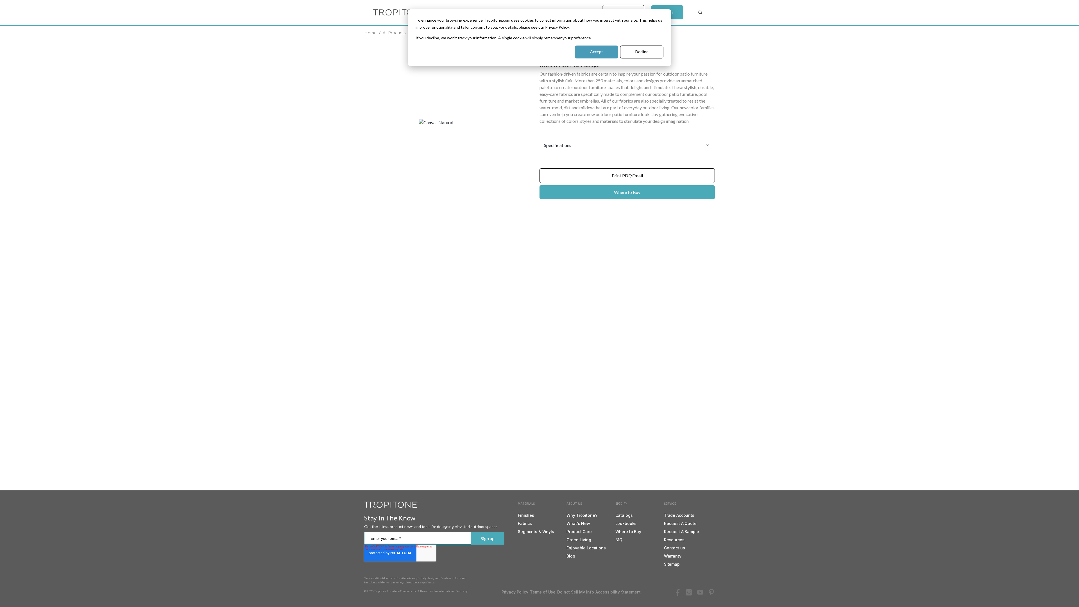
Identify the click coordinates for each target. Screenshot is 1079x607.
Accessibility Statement (618, 592)
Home (370, 32)
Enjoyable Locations (586, 547)
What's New (578, 523)
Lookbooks (626, 523)
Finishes (526, 515)
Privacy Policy (515, 592)
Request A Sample (681, 531)
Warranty (672, 556)
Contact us (674, 547)
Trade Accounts (679, 515)
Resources (674, 539)
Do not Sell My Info (575, 592)
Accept (596, 51)
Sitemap (672, 564)
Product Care (578, 531)
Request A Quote (680, 523)
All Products (394, 32)
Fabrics (525, 523)
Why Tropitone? (581, 515)
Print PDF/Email (627, 175)
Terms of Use (543, 592)
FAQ (619, 539)
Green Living (578, 539)
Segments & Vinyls (536, 531)
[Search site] (700, 12)
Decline (642, 51)
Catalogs (624, 515)
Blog (570, 556)
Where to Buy (627, 192)
